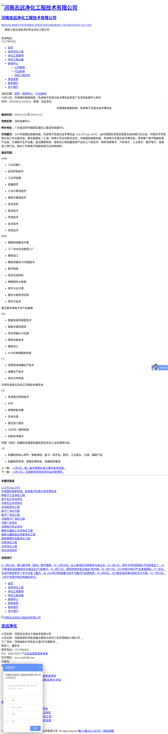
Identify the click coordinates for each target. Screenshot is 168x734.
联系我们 (13, 83)
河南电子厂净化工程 (13, 518)
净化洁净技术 (9, 550)
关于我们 (13, 87)
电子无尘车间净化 (11, 499)
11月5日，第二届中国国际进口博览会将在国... (39, 468)
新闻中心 (13, 63)
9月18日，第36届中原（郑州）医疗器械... (27, 565)
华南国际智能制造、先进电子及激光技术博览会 (28, 491)
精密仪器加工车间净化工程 (17, 530)
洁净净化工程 (9, 546)
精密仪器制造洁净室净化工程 (18, 534)
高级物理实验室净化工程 (15, 538)
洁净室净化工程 (10, 507)
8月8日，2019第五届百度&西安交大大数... (123, 573)
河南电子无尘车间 (11, 526)
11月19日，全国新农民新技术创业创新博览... (38, 472)
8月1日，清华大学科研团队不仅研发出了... (134, 565)
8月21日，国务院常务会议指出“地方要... (76, 569)
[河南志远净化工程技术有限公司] (84, 7)
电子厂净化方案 (10, 511)
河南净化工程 (9, 542)
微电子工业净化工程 (13, 495)
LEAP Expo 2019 (10, 487)
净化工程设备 (16, 59)
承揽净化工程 (16, 51)
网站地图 (108, 731)
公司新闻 (19, 67)
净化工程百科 (22, 75)
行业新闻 (19, 71)
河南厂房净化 (9, 522)
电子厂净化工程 (10, 515)
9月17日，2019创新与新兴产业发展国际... (127, 569)
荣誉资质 (13, 79)
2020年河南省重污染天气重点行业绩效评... (69, 573)
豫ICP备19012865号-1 (90, 731)
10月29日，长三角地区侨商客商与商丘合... (80, 565)
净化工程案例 (16, 55)
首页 (10, 47)
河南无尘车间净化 (11, 503)
